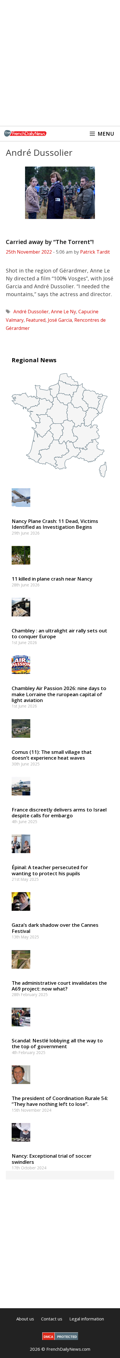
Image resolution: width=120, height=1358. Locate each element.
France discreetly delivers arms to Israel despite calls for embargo (59, 812)
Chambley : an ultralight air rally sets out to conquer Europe (59, 633)
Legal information (86, 1319)
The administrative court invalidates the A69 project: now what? (59, 985)
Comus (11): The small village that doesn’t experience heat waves (52, 755)
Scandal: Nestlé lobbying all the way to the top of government (57, 1043)
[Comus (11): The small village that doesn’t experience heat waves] (21, 740)
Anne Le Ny (63, 311)
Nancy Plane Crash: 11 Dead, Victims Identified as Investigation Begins (55, 524)
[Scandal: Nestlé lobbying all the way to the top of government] (21, 1028)
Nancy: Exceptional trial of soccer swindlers (51, 1158)
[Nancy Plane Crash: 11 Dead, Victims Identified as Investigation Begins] (21, 509)
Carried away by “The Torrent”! (50, 242)
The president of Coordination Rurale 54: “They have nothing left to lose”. (60, 1101)
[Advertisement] (60, 63)
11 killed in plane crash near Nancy (52, 578)
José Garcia (60, 320)
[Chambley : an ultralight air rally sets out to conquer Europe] (21, 619)
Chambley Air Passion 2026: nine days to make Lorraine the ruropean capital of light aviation (59, 694)
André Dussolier (31, 311)
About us (25, 1319)
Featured (35, 320)
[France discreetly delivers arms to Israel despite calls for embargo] (21, 798)
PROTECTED (67, 1336)
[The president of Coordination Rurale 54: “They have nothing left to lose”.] (21, 1086)
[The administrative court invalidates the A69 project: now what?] (21, 971)
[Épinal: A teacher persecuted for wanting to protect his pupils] (21, 856)
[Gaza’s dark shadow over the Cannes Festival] (21, 913)
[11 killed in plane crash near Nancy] (21, 567)
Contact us (51, 1319)
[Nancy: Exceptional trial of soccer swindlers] (21, 1144)
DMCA (48, 1336)
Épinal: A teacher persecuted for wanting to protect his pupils (50, 870)
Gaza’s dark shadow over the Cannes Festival (55, 928)
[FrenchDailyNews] (25, 133)
